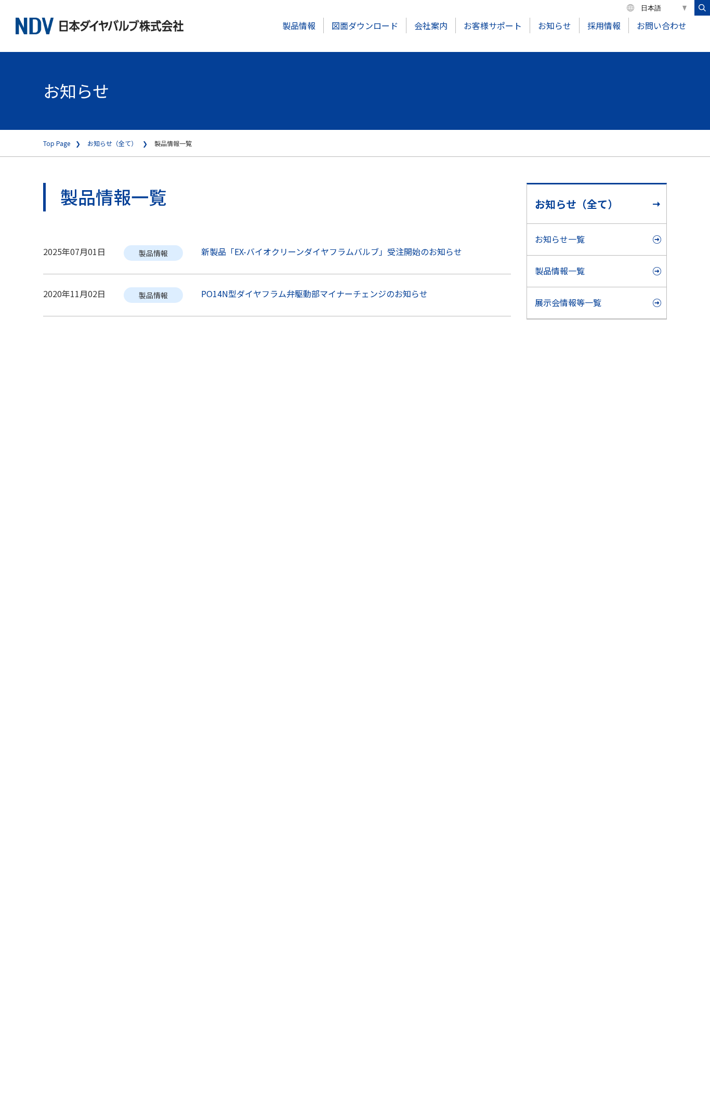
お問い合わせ (662, 25)
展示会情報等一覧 (568, 302)
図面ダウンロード (365, 25)
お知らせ (554, 25)
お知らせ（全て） (112, 143)
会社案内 (431, 25)
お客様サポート (493, 25)
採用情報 (604, 25)
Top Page (56, 143)
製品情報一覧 (560, 270)
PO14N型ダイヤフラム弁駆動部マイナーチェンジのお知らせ (314, 293)
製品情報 (298, 25)
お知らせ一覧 (560, 239)
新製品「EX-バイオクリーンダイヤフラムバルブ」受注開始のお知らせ (331, 251)
